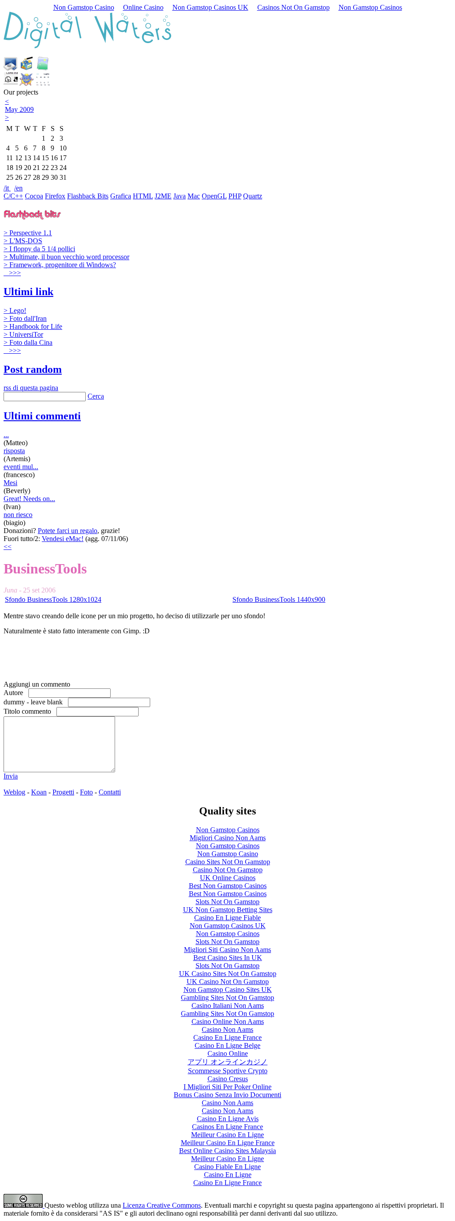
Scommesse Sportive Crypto (227, 1071)
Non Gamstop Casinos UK (210, 7)
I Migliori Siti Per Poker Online (227, 1087)
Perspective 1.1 (28, 233)
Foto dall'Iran (25, 318)
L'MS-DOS (23, 241)
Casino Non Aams (227, 1029)
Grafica (120, 196)
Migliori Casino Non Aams (228, 838)
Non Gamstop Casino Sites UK (228, 989)
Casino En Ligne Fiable (227, 917)
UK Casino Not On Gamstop (228, 981)
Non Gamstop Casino (83, 7)
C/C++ (13, 196)
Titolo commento (30, 711)
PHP (234, 196)
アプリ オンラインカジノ (227, 1062)
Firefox (55, 196)
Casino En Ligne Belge (227, 1045)
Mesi (10, 482)
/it (7, 188)
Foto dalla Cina (28, 342)
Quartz (252, 196)
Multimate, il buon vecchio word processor (66, 257)
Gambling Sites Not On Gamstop (227, 997)
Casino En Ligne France (227, 1037)
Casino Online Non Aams (228, 1021)
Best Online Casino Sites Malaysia (227, 1150)
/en (18, 188)
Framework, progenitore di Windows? (60, 265)
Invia (11, 776)
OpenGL (214, 196)
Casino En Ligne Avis (228, 1118)
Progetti (63, 792)
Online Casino (143, 7)
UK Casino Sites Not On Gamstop (227, 973)
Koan (39, 792)
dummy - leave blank (36, 702)
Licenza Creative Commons (162, 1205)
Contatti (110, 792)
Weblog (14, 792)
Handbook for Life (33, 326)
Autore (16, 692)
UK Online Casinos (227, 877)
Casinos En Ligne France (227, 1126)
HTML (143, 196)
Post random (33, 369)
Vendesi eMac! (63, 538)
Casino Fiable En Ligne (227, 1166)
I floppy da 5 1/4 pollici (39, 249)
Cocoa (34, 196)
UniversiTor (23, 334)
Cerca (96, 396)
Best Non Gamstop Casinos (228, 885)
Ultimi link (28, 291)
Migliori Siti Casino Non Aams (227, 949)
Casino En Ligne (227, 1174)
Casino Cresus (228, 1079)
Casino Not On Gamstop (228, 869)
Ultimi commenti (42, 416)
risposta (14, 450)
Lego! (15, 310)
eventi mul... (21, 466)
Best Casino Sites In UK (227, 957)
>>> (14, 273)
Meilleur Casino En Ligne (227, 1134)
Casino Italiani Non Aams (228, 1005)
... (6, 435)
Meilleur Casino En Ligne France (228, 1142)
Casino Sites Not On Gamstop (227, 861)
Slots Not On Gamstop (227, 901)
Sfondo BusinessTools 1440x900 (278, 599)
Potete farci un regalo (67, 530)
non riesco (18, 514)
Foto (86, 792)
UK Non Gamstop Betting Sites (227, 909)
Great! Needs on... (29, 498)
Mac (194, 196)
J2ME (163, 196)
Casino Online (228, 1053)
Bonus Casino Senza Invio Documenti (227, 1095)
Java (179, 196)
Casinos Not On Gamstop (293, 7)
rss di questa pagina (31, 387)
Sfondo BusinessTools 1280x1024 (53, 599)
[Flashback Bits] (32, 216)
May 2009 (19, 109)
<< (8, 546)
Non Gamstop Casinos (370, 7)
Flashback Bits (87, 196)
